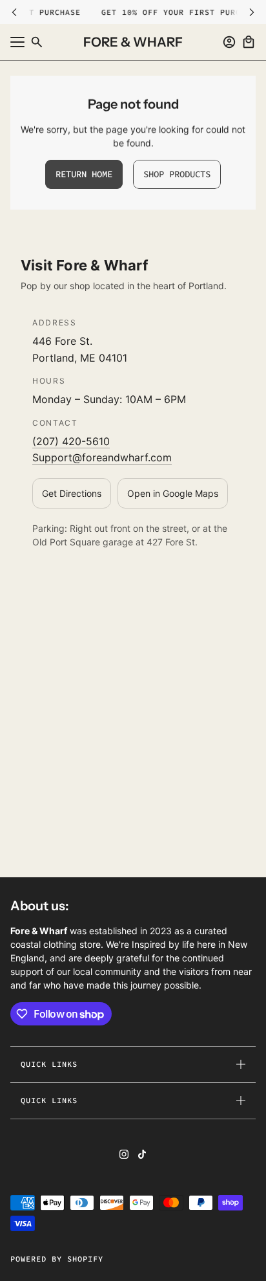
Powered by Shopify (56, 1259)
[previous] (14, 12)
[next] (252, 12)
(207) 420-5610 (71, 441)
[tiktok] (142, 1154)
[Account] (229, 42)
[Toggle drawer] (17, 42)
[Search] (37, 42)
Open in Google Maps (172, 493)
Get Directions (71, 493)
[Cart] (248, 42)
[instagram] (124, 1154)
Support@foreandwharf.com (102, 457)
